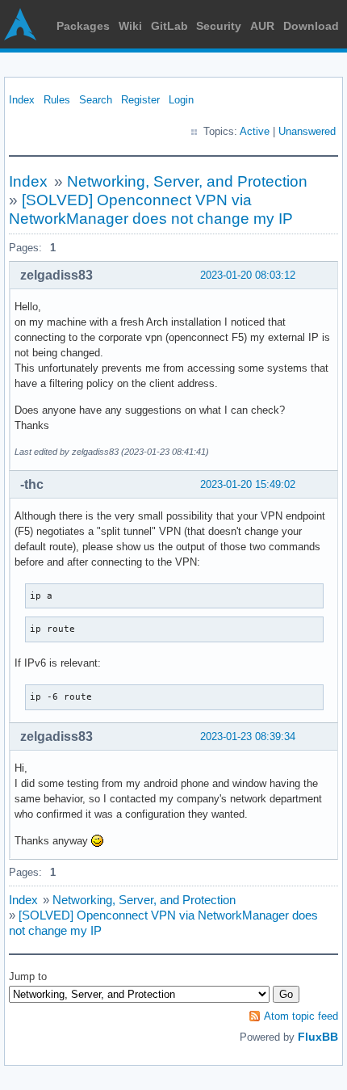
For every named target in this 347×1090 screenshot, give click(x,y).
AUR (262, 25)
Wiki (130, 25)
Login (181, 100)
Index (22, 100)
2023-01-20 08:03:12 (247, 275)
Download (311, 25)
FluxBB (318, 1036)
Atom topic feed (301, 1016)
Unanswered (307, 131)
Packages (83, 25)
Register (140, 100)
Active (255, 131)
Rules (57, 100)
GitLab (169, 25)
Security (218, 25)
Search (95, 100)
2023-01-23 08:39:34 (247, 736)
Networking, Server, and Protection (187, 181)
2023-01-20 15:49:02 (247, 484)
